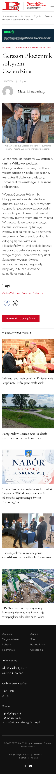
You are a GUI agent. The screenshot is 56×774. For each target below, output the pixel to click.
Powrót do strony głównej (20, 318)
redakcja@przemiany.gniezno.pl (21, 722)
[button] (52, 5)
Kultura (6, 644)
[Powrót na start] (24, 5)
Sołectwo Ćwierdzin (33, 293)
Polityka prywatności (19, 754)
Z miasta (7, 634)
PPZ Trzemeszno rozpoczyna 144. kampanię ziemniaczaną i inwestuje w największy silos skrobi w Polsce (23, 612)
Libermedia (29, 746)
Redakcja (38, 754)
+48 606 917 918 (11, 713)
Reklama (22, 757)
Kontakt (34, 757)
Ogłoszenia (36, 650)
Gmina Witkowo (11, 293)
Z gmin (23, 81)
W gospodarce (10, 639)
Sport (33, 639)
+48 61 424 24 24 (11, 718)
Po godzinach (37, 644)
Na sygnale (8, 650)
